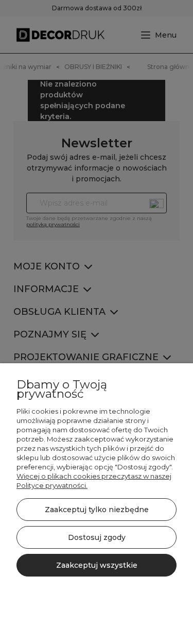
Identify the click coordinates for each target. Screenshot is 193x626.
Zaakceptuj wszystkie (96, 565)
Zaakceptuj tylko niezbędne (97, 509)
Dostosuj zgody (97, 537)
